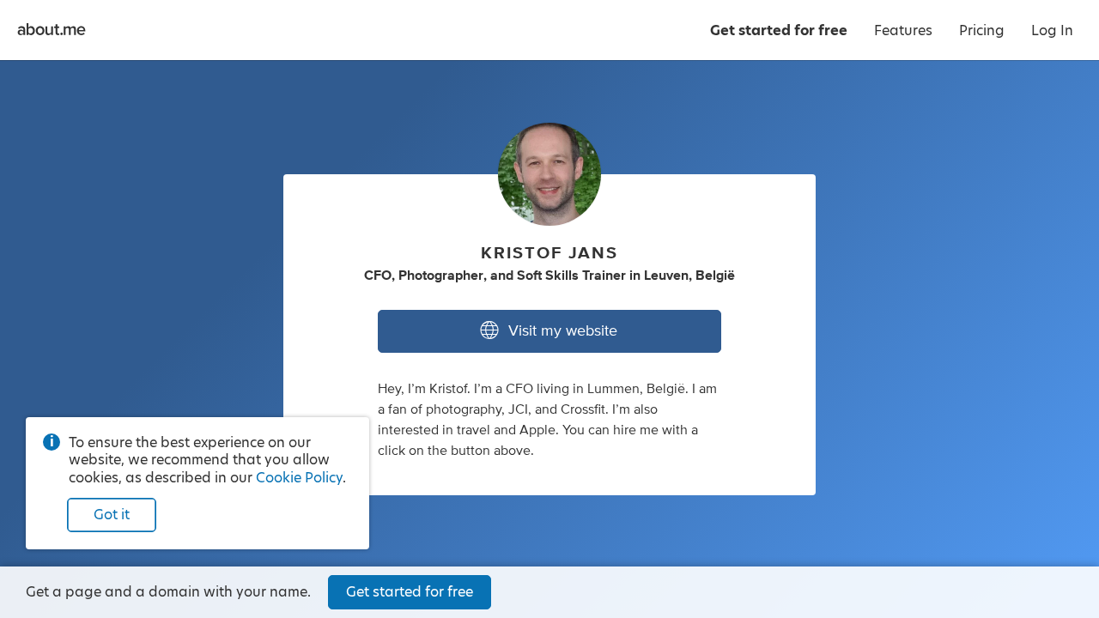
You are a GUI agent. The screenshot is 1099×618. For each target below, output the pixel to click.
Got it (112, 514)
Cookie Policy (299, 478)
